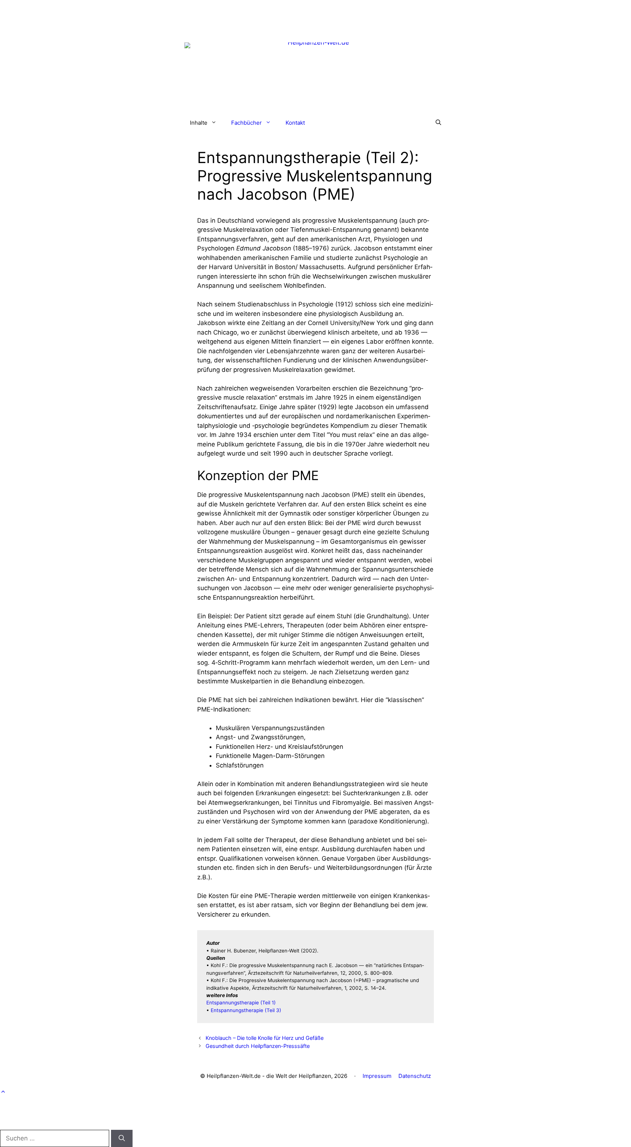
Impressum (377, 1075)
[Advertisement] (315, 16)
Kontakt (295, 122)
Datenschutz (414, 1075)
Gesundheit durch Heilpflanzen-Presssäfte (258, 1046)
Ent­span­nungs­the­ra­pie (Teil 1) (241, 1002)
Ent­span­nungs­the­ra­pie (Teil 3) (246, 1010)
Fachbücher (246, 122)
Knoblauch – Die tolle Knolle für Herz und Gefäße (265, 1038)
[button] (438, 123)
